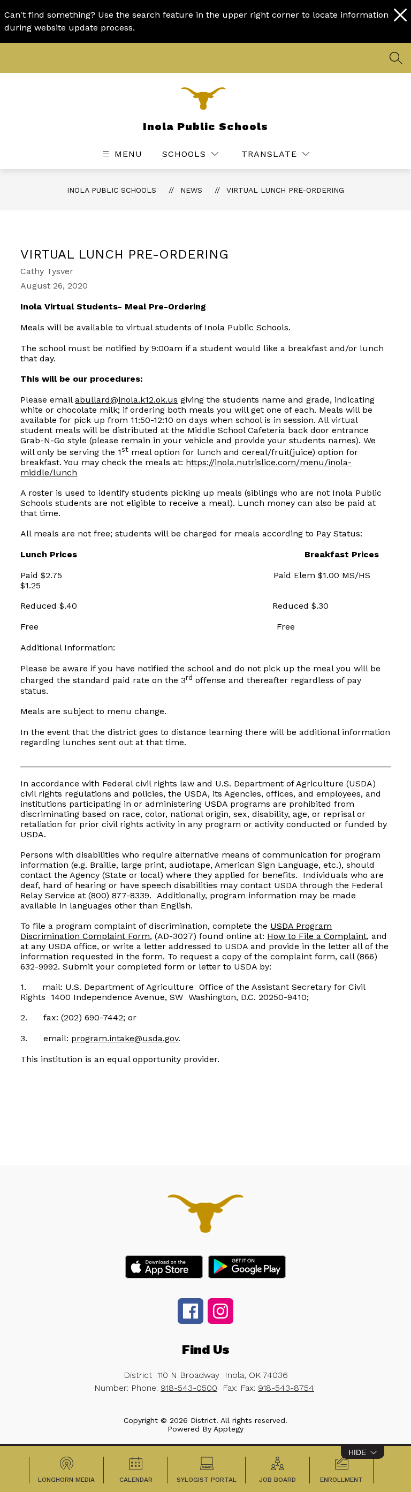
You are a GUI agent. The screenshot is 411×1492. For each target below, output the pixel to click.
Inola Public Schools (111, 190)
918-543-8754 (286, 1388)
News (191, 190)
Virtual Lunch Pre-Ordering (285, 190)
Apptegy (228, 1429)
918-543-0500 (189, 1388)
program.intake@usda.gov (124, 1038)
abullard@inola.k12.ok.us (126, 400)
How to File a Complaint (317, 936)
